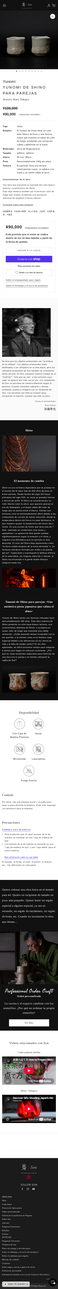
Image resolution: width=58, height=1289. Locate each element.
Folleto (5, 1234)
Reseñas (5, 1230)
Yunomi (9, 81)
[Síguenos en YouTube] (33, 1189)
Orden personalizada (11, 1212)
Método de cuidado (10, 1259)
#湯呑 (9, 214)
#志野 (42, 211)
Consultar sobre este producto (18, 205)
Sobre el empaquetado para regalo (23, 280)
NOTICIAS (6, 1237)
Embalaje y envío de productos (16, 829)
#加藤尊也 (7, 211)
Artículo (5, 1223)
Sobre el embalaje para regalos (15, 1256)
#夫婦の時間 (20, 211)
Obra (4, 1200)
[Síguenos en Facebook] (22, 1189)
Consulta (6, 1263)
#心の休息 (33, 211)
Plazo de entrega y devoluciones (16, 1248)
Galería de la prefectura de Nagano (17, 1215)
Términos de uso (9, 1245)
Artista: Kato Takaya (16, 99)
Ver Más (29, 1022)
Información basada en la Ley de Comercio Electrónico (26, 1274)
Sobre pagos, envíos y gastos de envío (18, 1267)
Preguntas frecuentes (11, 1227)
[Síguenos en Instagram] (27, 1189)
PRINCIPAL (7, 1197)
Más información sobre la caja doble (21, 857)
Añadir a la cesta (29, 250)
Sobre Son (6, 1219)
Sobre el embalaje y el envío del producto (20, 1252)
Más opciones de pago (29, 266)
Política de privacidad (11, 1271)
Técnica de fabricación (12, 1208)
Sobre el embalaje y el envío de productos (27, 285)
